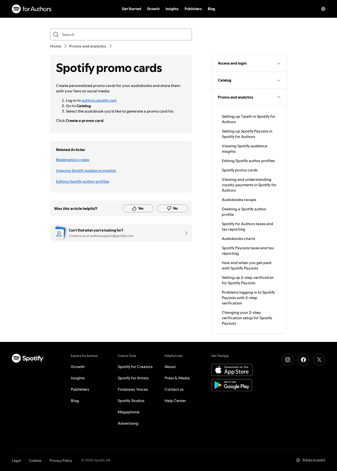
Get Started (131, 8)
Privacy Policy (61, 460)
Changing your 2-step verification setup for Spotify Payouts (247, 318)
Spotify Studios (131, 400)
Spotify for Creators (135, 366)
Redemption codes (72, 159)
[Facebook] (303, 360)
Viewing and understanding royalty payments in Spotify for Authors (249, 185)
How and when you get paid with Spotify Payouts (246, 265)
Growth (153, 8)
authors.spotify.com (99, 100)
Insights (172, 8)
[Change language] (323, 9)
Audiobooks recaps (239, 199)
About (170, 366)
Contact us (174, 389)
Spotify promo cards (240, 170)
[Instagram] (288, 360)
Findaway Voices (133, 389)
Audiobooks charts (238, 238)
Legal (16, 460)
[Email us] (184, 233)
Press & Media (177, 378)
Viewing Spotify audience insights (86, 170)
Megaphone (128, 412)
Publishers (193, 8)
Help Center (175, 400)
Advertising (128, 423)
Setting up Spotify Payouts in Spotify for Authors (247, 133)
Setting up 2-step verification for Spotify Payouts (248, 280)
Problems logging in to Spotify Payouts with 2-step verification (248, 297)
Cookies (35, 460)
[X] (319, 360)
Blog (211, 8)
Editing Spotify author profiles (82, 181)
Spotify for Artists (133, 378)
